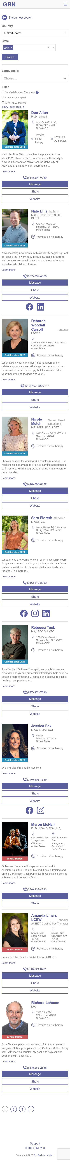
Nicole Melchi (37, 421)
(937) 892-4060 (37, 276)
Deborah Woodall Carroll (38, 325)
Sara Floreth (41, 517)
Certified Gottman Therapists (21, 92)
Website (35, 199)
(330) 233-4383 (37, 889)
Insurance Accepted (15, 97)
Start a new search (20, 17)
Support (35, 1143)
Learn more (8, 171)
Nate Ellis (39, 211)
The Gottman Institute (44, 1154)
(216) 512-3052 (37, 583)
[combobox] (29, 47)
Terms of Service (35, 1148)
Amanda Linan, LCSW (44, 917)
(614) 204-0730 (37, 177)
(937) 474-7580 (37, 692)
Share (35, 191)
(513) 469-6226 (34, 386)
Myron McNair (43, 824)
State (5, 41)
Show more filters (12, 106)
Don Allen (39, 112)
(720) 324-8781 (37, 969)
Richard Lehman (45, 1002)
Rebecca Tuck (43, 627)
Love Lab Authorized (15, 102)
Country (7, 26)
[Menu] (65, 4)
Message (35, 184)
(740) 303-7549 (37, 779)
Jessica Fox (41, 725)
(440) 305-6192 (37, 484)
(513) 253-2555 (37, 1067)
